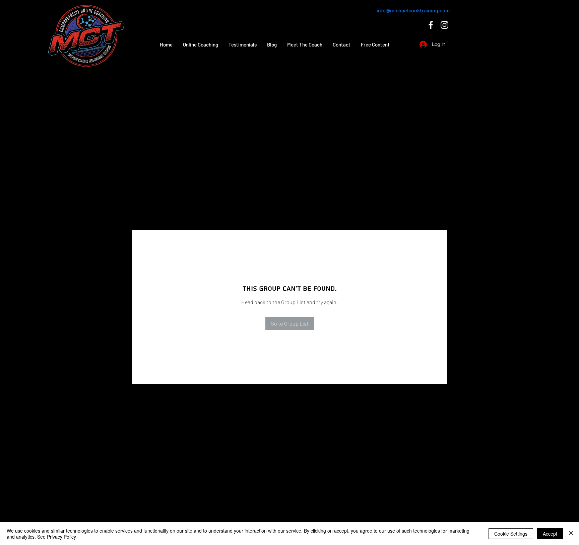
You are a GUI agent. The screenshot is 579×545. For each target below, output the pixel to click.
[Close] (571, 534)
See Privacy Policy (56, 536)
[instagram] (444, 25)
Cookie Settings (510, 533)
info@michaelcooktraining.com (413, 10)
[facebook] (431, 25)
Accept (550, 533)
